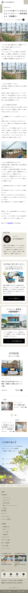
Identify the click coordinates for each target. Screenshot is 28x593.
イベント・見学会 (5, 519)
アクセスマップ (5, 537)
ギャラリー (4, 513)
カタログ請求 (4, 546)
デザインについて (6, 500)
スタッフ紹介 (5, 532)
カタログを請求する (14, 298)
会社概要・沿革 (6, 527)
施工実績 (3, 510)
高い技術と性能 (6, 503)
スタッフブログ (10, 485)
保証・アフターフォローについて (10, 505)
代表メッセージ (6, 529)
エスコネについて (6, 497)
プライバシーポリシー (6, 549)
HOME (3, 485)
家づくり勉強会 (5, 543)
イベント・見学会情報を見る (14, 341)
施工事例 (10, 223)
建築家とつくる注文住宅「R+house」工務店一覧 (11, 583)
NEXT (17, 420)
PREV (5, 399)
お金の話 (4, 508)
